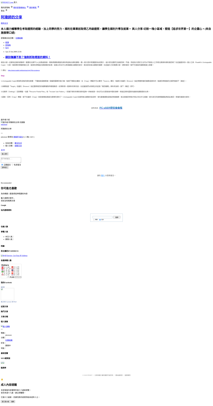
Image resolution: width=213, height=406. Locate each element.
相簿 (7, 42)
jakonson (4, 124)
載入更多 (5, 154)
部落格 (8, 45)
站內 (102, 219)
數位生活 (18, 143)
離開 (12, 401)
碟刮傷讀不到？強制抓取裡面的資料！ (28, 57)
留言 (21, 137)
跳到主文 (4, 23)
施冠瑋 (3, 287)
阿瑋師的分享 (11, 17)
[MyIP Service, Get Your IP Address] (14, 256)
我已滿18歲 (5, 401)
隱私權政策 (119, 375)
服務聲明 (127, 375)
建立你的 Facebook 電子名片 (9, 302)
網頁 (96, 219)
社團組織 (19, 38)
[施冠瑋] (7, 300)
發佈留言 (5, 167)
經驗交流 (18, 146)
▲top (3, 150)
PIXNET (89, 375)
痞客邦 (16, 137)
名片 (7, 48)
